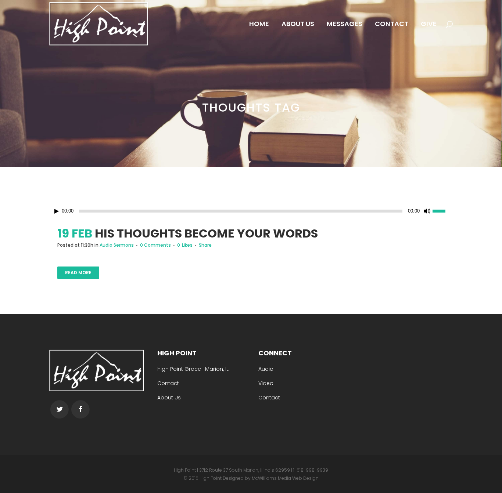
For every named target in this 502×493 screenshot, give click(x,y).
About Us (169, 397)
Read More (78, 272)
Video (265, 383)
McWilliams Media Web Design (285, 478)
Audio (265, 369)
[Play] (56, 211)
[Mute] (427, 211)
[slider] (443, 210)
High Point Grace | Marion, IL (193, 369)
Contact (168, 383)
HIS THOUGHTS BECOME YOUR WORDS (206, 233)
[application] (251, 211)
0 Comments (155, 245)
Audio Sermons (117, 245)
